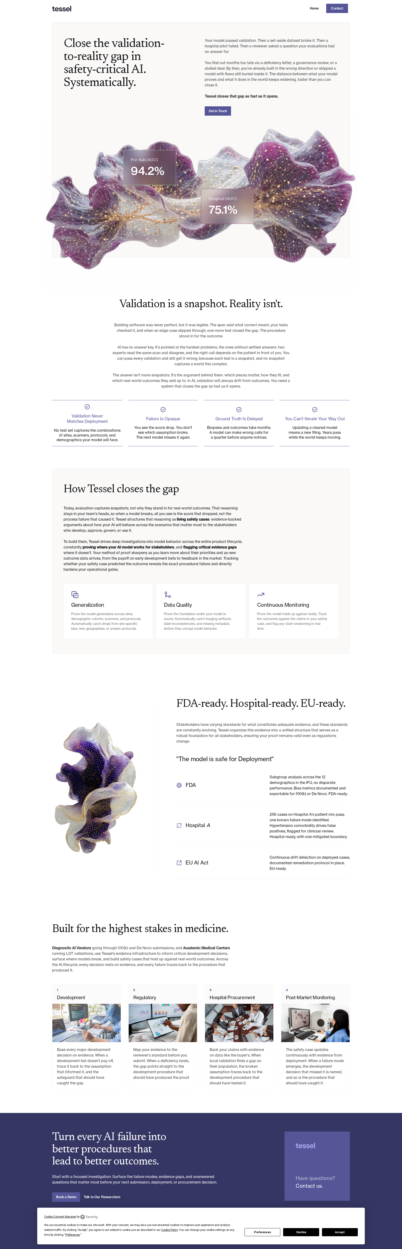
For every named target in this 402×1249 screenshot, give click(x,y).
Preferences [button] (72, 1234)
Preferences (262, 1232)
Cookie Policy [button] (169, 1230)
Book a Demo (66, 1197)
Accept (340, 1232)
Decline (301, 1232)
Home (314, 8)
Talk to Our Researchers (102, 1197)
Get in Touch (218, 111)
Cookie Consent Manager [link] (60, 1216)
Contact (337, 8)
